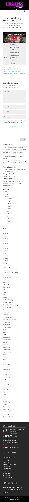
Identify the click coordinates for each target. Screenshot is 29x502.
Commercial (6, 310)
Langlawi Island (7, 339)
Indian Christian (7, 322)
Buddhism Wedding (8, 300)
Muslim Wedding (7, 349)
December (9, 198)
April (8, 216)
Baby (4, 282)
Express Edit (6, 314)
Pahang (5, 354)
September (10, 206)
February (9, 221)
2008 (6, 261)
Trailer (4, 407)
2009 (6, 258)
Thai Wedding (6, 402)
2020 (6, 231)
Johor (4, 329)
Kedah (4, 332)
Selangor (5, 387)
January (9, 223)
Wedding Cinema (7, 473)
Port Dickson (6, 367)
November (9, 201)
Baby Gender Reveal (8, 285)
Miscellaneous (6, 347)
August (9, 208)
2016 (6, 241)
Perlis (4, 362)
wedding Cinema (7, 411)
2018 (6, 236)
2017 (6, 238)
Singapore (5, 392)
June (8, 211)
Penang (23, 25)
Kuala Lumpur (6, 337)
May (8, 213)
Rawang (5, 379)
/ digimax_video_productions (10, 71)
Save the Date (6, 384)
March (8, 218)
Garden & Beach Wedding (9, 319)
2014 (6, 246)
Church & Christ (7, 307)
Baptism (5, 292)
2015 (6, 243)
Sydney (5, 397)
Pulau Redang (6, 377)
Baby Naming (6, 287)
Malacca (5, 342)
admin (6, 23)
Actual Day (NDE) (7, 275)
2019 (6, 233)
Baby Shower (6, 290)
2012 (6, 251)
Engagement (6, 312)
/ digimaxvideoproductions (10, 69)
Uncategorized (6, 409)
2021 (6, 228)
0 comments (17, 27)
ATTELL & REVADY (8, 179)
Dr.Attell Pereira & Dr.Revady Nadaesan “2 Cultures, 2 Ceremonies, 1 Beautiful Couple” (14, 183)
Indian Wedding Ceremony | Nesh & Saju (13, 147)
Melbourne (6, 344)
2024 (6, 194)
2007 (6, 263)
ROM (4, 382)
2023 (6, 197)
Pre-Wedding (6, 369)
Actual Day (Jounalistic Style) (10, 272)
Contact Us (12, 174)
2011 (6, 253)
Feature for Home (7, 317)
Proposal (5, 372)
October (9, 203)
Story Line (5, 394)
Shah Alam (5, 389)
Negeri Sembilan (7, 352)
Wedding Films (6, 414)
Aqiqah (4, 280)
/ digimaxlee (22, 73)
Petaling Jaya (6, 364)
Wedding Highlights (8, 27)
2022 (6, 226)
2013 (6, 248)
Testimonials (12, 176)
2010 (6, 256)
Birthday (5, 297)
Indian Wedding (16, 25)
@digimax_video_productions (12, 445)
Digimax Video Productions (11, 442)
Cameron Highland (8, 302)
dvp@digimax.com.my (10, 440)
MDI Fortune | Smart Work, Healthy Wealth (14, 149)
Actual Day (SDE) (7, 277)
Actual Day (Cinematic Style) (10, 270)
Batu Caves (6, 295)
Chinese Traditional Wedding (10, 305)
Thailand (5, 404)
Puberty (5, 374)
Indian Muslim (6, 324)
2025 (6, 192)
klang (4, 334)
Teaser (5, 399)
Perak (4, 359)
